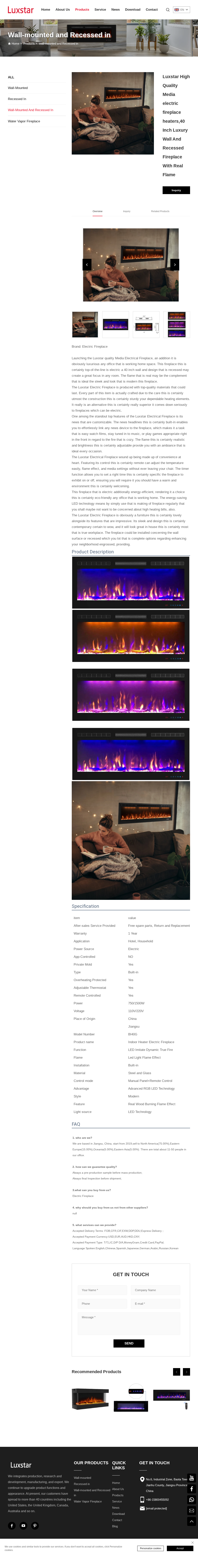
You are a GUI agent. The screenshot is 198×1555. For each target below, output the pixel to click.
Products (82, 9)
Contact (152, 9)
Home (45, 9)
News (115, 9)
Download (132, 9)
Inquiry (176, 190)
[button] (176, 1372)
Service (100, 9)
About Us (62, 9)
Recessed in (17, 99)
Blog (115, 1526)
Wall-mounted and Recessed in (58, 43)
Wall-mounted (18, 88)
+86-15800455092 (157, 1499)
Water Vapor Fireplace (24, 121)
